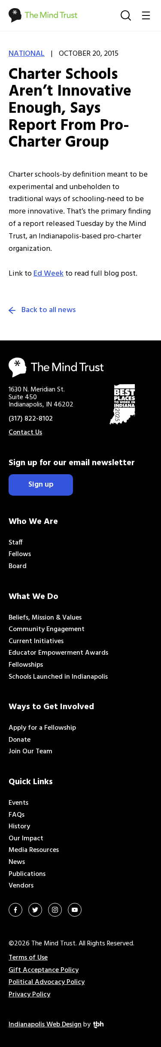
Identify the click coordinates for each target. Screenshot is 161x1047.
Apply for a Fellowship (42, 728)
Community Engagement (47, 629)
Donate (19, 740)
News (17, 862)
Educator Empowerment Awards (58, 653)
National (27, 54)
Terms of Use (28, 957)
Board (18, 566)
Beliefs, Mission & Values (45, 617)
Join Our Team (30, 751)
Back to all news (48, 310)
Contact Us (25, 432)
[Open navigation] (146, 15)
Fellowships (26, 665)
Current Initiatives (36, 641)
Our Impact (26, 838)
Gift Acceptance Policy (44, 970)
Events (18, 803)
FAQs (16, 815)
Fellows (20, 554)
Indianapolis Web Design (45, 1024)
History (19, 826)
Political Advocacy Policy (47, 982)
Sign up (41, 484)
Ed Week (48, 274)
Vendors (21, 885)
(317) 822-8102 (31, 418)
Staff (16, 542)
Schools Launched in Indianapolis (58, 677)
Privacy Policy (29, 994)
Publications (27, 874)
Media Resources (34, 850)
